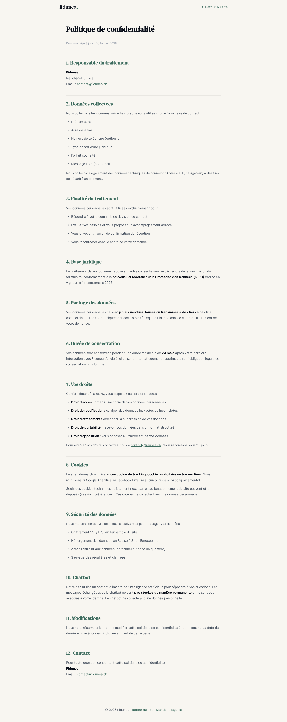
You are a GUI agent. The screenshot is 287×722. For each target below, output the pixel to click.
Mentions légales (169, 710)
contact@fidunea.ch (92, 84)
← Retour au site (214, 7)
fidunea (68, 6)
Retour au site (142, 710)
